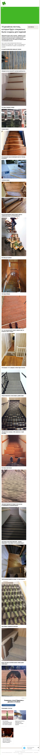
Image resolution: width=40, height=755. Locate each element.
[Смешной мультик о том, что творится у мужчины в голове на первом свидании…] (7, 732)
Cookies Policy (20, 753)
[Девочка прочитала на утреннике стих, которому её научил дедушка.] (20, 715)
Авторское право (16, 752)
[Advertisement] (20, 16)
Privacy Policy (36, 752)
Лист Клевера (17, 751)
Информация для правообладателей (26, 752)
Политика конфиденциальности (7, 752)
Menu (2, 7)
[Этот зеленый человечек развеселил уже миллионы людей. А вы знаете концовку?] (7, 715)
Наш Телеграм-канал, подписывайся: (30, 748)
